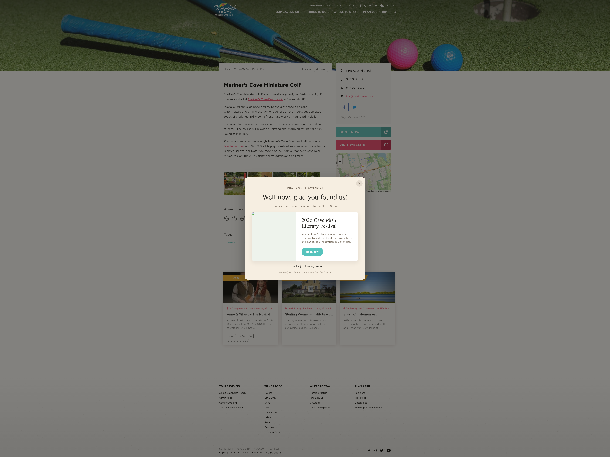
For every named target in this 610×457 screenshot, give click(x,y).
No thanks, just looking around (305, 266)
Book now (312, 251)
